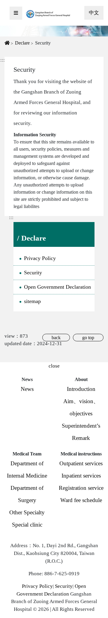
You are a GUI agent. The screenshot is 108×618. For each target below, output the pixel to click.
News (27, 389)
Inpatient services (81, 475)
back (56, 337)
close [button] (54, 366)
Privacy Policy (40, 258)
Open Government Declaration (57, 287)
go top (88, 337)
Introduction (81, 389)
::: (11, 217)
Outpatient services (81, 463)
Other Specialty (27, 512)
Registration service (81, 488)
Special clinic (27, 524)
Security (33, 273)
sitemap (32, 301)
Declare (22, 42)
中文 (94, 13)
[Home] (48, 13)
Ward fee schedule (81, 500)
